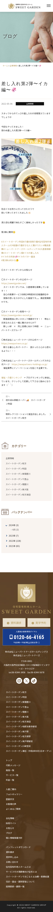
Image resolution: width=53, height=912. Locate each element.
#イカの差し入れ (31, 252)
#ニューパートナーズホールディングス (21, 249)
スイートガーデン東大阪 (17, 489)
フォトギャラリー (14, 794)
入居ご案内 (11, 789)
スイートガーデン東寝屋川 (18, 473)
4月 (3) (15, 529)
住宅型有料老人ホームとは (18, 866)
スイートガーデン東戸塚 (17, 731)
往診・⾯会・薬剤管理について (20, 881)
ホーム (5, 65)
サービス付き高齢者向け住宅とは (21, 871)
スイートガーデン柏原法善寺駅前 (21, 726)
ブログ (9, 832)
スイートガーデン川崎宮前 (18, 746)
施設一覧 (10, 770)
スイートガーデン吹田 (16, 468)
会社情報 (10, 818)
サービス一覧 (12, 775)
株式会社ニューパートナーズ (26, 655)
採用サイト (11, 823)
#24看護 (13, 245)
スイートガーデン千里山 (17, 479)
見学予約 (40, 623)
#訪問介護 (33, 241)
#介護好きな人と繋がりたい (30, 245)
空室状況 (10, 799)
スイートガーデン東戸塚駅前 (19, 741)
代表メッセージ (13, 765)
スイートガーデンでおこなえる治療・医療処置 (27, 876)
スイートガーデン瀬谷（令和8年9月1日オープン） (29, 750)
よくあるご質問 (13, 808)
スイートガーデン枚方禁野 (18, 736)
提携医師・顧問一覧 (15, 886)
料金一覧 (10, 779)
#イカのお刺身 (8, 256)
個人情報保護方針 (14, 837)
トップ (9, 760)
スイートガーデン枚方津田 (18, 494)
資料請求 (16, 623)
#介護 (25, 241)
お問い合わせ (12, 861)
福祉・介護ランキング (11, 377)
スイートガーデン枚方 (16, 463)
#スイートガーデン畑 (13, 252)
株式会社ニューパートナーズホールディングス (26, 651)
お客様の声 (11, 804)
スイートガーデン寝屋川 (17, 484)
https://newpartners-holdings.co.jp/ (29, 364)
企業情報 (13, 65)
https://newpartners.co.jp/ (14, 343)
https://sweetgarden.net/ (13, 283)
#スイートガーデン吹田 (12, 241)
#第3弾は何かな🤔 (10, 260)
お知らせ (10, 828)
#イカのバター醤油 (26, 256)
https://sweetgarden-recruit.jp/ (16, 315)
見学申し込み (12, 857)
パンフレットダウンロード (18, 847)
